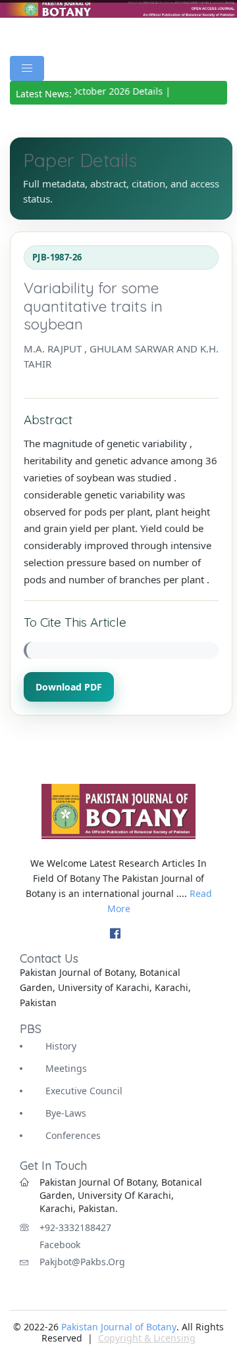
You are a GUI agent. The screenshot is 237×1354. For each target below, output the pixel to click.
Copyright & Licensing (147, 1338)
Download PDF (69, 687)
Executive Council (83, 1090)
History (60, 1046)
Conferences (73, 1135)
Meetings (66, 1068)
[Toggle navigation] (27, 68)
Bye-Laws (65, 1113)
